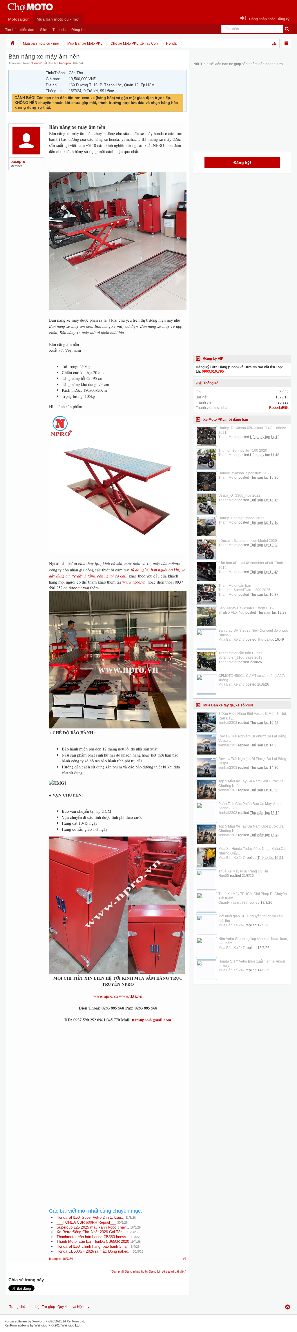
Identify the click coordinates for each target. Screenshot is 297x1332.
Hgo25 (223, 876)
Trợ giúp (48, 1307)
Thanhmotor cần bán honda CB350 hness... (93, 1237)
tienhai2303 (227, 723)
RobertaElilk (279, 408)
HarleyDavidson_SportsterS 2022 (244, 473)
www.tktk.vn (130, 996)
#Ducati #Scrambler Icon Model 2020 (247, 541)
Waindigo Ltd (70, 1325)
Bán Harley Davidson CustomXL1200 (248, 608)
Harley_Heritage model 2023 (241, 518)
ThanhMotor (228, 437)
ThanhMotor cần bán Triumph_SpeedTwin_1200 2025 (244, 588)
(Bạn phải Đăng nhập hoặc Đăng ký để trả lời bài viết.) (148, 1271)
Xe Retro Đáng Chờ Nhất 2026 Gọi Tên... (91, 1232)
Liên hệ (33, 1307)
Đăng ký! (242, 162)
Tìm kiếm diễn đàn (19, 30)
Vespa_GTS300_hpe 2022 (239, 495)
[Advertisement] (117, 1075)
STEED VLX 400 (231, 613)
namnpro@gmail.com (151, 1020)
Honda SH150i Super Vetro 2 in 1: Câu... (90, 1217)
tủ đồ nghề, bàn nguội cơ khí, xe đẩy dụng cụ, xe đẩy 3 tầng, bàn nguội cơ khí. (117, 573)
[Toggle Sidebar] (286, 43)
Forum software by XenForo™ (45, 1321)
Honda (36, 63)
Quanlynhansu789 (233, 903)
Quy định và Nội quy (73, 1307)
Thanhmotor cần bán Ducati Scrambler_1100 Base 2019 (240, 655)
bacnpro (65, 63)
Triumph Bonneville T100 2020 (242, 451)
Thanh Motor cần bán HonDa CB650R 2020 (93, 1241)
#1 (184, 1258)
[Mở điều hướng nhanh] (274, 43)
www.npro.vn (133, 582)
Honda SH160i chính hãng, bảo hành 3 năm (93, 1246)
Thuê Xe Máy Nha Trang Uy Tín (243, 871)
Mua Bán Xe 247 (231, 639)
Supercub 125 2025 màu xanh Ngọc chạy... (93, 1227)
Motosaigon (19, 19)
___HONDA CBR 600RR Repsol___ (86, 1222)
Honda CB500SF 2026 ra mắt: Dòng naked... (94, 1251)
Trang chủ (17, 1307)
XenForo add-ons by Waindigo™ (27, 1325)
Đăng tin (78, 30)
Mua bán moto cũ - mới (58, 19)
